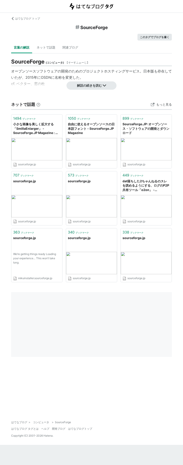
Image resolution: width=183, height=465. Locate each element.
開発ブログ (58, 428)
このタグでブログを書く (154, 37)
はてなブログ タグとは (25, 428)
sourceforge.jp (24, 181)
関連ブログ (70, 47)
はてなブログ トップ (27, 18)
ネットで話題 (46, 47)
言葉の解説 (21, 47)
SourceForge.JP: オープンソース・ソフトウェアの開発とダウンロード (146, 128)
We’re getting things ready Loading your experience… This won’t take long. (34, 258)
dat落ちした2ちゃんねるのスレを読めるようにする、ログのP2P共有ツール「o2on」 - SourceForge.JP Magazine (146, 185)
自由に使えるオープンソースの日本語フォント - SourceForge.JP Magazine (91, 128)
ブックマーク (24, 118)
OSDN (46, 77)
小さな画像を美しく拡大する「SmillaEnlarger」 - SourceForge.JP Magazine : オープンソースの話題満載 (35, 128)
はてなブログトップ (80, 428)
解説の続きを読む (89, 85)
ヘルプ (45, 428)
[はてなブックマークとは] (38, 104)
